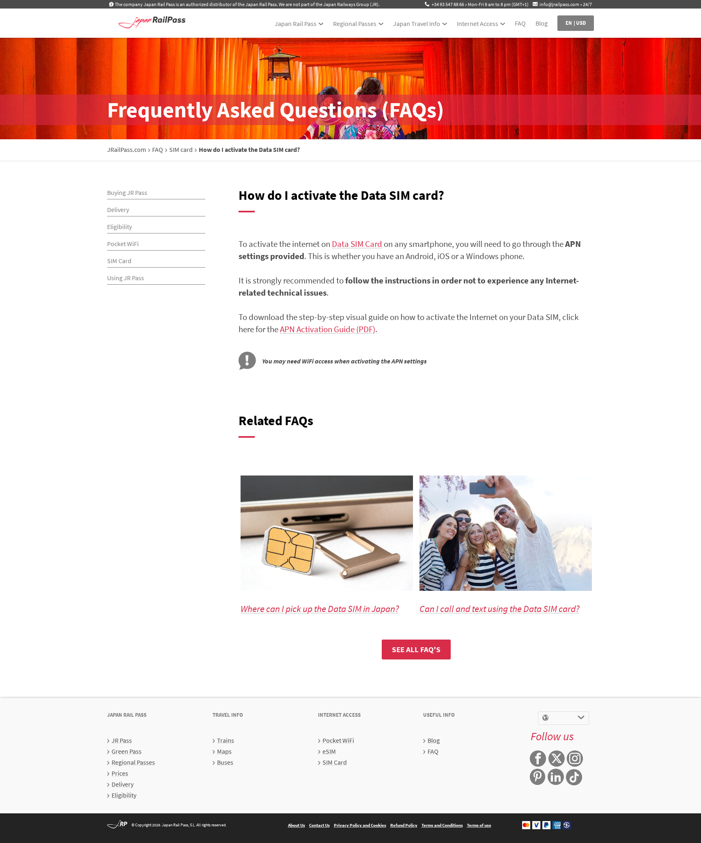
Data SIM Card (357, 243)
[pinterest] (537, 777)
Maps (224, 751)
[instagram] (575, 759)
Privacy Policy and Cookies (360, 825)
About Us (296, 825)
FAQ (520, 23)
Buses (225, 762)
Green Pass (127, 751)
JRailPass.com (126, 149)
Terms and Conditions (442, 825)
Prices (120, 773)
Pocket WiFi (123, 244)
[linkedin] (556, 777)
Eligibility (119, 227)
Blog (541, 23)
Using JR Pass (125, 278)
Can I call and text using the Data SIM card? (499, 608)
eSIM (329, 751)
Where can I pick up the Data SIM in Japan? (320, 608)
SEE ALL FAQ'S (416, 649)
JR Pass (122, 740)
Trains (225, 740)
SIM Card (119, 261)
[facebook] (538, 759)
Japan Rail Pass (295, 23)
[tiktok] (574, 777)
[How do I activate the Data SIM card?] (151, 23)
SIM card (181, 149)
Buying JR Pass (127, 192)
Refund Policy (403, 825)
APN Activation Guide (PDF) (327, 329)
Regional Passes (354, 23)
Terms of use (479, 825)
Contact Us (319, 825)
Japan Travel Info (416, 23)
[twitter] (556, 759)
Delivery (118, 209)
